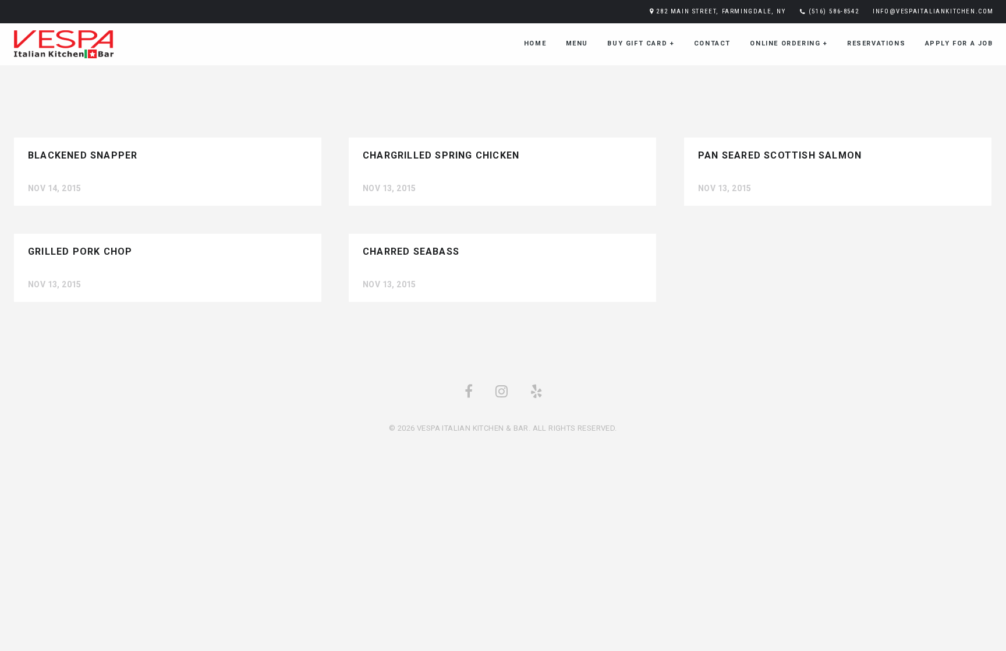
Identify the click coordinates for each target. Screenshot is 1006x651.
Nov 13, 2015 (389, 188)
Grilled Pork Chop (80, 251)
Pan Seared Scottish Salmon (780, 155)
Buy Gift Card (640, 43)
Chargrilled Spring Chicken (441, 155)
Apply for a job (959, 43)
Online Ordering (788, 43)
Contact (712, 43)
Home (535, 43)
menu (577, 43)
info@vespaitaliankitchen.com (933, 11)
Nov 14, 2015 (55, 188)
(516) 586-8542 (834, 11)
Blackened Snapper (82, 155)
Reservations (876, 43)
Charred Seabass (411, 251)
